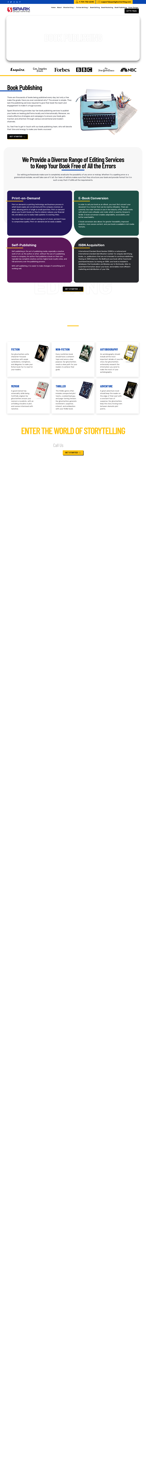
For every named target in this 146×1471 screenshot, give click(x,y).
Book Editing (95, 7)
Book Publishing (121, 7)
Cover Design (133, 7)
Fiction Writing (82, 7)
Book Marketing (107, 7)
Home (53, 7)
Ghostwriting (68, 7)
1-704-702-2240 (86, 2)
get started (16, 136)
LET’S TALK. (131, 11)
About (59, 7)
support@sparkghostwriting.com (116, 2)
